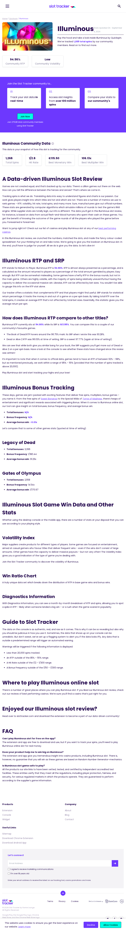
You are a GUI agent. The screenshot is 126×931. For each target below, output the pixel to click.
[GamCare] (111, 901)
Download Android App (14, 842)
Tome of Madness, (92, 398)
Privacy (62, 901)
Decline (91, 925)
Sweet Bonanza (49, 398)
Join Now (25, 116)
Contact (69, 819)
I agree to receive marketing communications (31, 869)
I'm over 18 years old (19, 873)
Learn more (24, 926)
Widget (6, 819)
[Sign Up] (115, 863)
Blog (67, 814)
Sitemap (6, 833)
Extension (7, 810)
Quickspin (13, 18)
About (68, 810)
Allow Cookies (110, 925)
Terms (50, 901)
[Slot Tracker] (62, 6)
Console (6, 814)
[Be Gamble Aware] (96, 901)
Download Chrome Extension (17, 838)
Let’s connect (16, 855)
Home (4, 18)
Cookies (75, 901)
